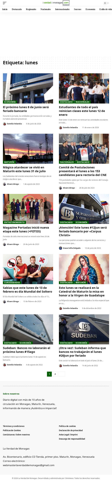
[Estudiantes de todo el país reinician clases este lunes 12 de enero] (84, 88)
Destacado (66, 102)
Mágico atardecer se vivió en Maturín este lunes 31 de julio (24, 169)
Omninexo (69, 478)
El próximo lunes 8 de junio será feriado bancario (26, 109)
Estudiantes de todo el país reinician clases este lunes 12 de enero (82, 111)
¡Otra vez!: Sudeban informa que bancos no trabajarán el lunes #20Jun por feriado (82, 351)
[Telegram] (24, 415)
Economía (10, 102)
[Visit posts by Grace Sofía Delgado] (60, 248)
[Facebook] (4, 415)
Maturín (9, 162)
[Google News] (14, 415)
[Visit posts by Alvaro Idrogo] (4, 184)
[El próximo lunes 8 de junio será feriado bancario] (28, 88)
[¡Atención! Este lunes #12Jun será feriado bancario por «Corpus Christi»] (84, 209)
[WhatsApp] (28, 415)
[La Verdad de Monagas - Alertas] (56, 3)
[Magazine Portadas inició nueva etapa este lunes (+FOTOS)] (28, 209)
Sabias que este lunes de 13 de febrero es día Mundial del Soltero (27, 289)
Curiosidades (12, 282)
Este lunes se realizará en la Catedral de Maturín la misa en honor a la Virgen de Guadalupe (82, 291)
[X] (9, 415)
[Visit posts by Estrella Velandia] (4, 124)
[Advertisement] (56, 34)
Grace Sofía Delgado (71, 248)
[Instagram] (19, 415)
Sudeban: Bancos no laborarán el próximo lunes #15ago (26, 350)
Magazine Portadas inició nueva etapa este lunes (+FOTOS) (26, 229)
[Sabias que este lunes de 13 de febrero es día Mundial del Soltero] (28, 269)
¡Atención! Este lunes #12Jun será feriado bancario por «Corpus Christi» (83, 231)
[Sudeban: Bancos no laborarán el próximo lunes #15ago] (28, 329)
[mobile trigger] (5, 3)
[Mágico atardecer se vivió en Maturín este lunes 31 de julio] (28, 149)
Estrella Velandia (14, 123)
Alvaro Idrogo (13, 184)
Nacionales (82, 102)
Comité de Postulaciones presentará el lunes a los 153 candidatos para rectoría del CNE (82, 171)
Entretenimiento (14, 222)
